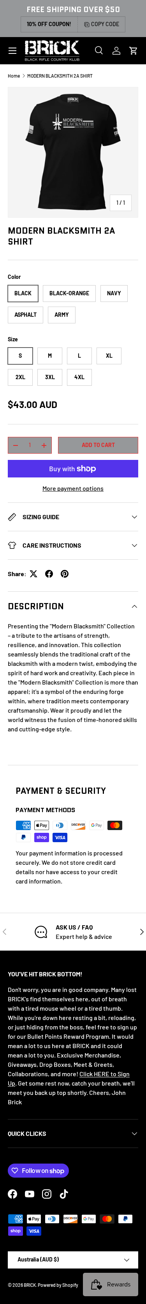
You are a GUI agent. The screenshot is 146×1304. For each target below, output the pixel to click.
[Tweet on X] (33, 574)
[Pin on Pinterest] (64, 574)
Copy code (105, 24)
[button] (133, 50)
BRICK (30, 1285)
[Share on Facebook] (49, 574)
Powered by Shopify (58, 1285)
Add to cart (98, 445)
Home (14, 75)
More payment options (73, 488)
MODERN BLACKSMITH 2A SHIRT (60, 75)
